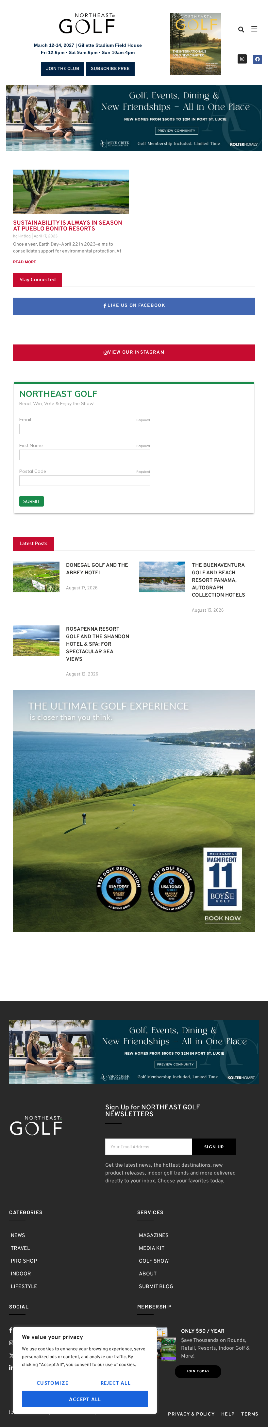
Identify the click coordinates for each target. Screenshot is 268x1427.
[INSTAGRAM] (242, 59)
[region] (85, 1370)
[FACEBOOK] (257, 59)
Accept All (85, 1399)
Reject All (116, 1383)
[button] (241, 29)
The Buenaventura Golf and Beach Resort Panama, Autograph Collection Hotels (218, 580)
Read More (24, 262)
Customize (52, 1383)
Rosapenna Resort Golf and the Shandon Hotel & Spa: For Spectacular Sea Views (97, 644)
